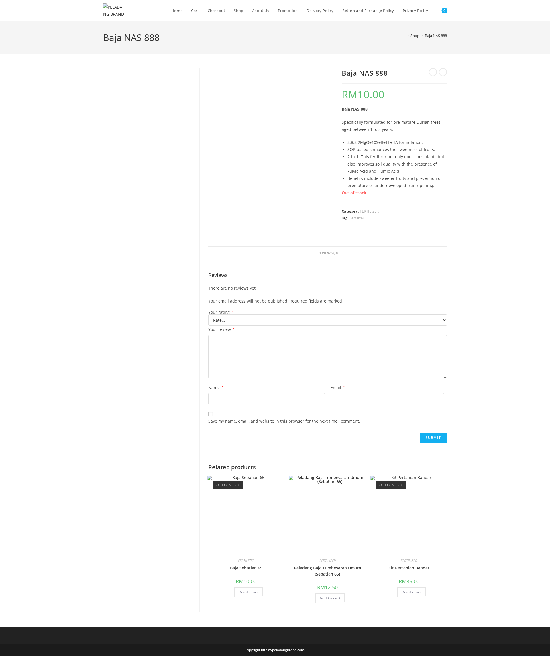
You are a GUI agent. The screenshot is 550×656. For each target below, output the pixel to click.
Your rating (220, 312)
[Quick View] (231, 591)
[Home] (403, 35)
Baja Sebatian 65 (246, 568)
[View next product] (443, 72)
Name (215, 387)
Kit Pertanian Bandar (408, 568)
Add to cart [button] (330, 598)
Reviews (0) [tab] (327, 252)
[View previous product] (433, 72)
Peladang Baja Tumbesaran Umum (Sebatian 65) (327, 571)
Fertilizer (356, 218)
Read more (249, 592)
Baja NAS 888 (436, 35)
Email (338, 387)
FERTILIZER (369, 211)
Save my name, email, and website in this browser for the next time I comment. (284, 421)
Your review (221, 329)
